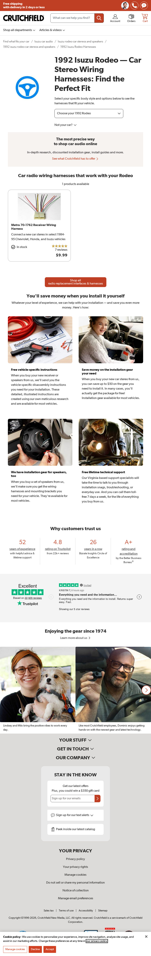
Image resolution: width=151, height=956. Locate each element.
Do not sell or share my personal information (75, 882)
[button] (146, 690)
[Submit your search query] (99, 18)
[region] (75, 690)
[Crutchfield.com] (23, 18)
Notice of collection (76, 890)
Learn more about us (74, 638)
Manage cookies (75, 874)
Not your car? (63, 125)
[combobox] (77, 18)
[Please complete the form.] (97, 798)
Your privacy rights (75, 867)
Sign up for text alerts (73, 815)
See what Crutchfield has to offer (74, 158)
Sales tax (49, 910)
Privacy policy (75, 859)
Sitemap (102, 910)
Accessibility (86, 910)
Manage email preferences (75, 898)
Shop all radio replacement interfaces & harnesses (75, 282)
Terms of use (66, 910)
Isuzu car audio (43, 41)
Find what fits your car (16, 41)
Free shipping (24, 5)
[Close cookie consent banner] (146, 936)
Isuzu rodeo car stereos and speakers (80, 41)
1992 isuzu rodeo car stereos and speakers (29, 46)
